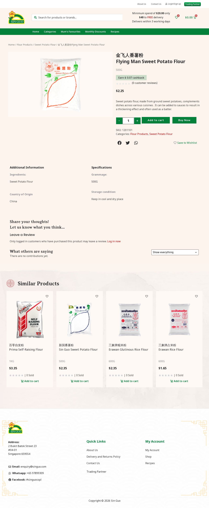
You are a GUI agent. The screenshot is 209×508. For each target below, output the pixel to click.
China (13, 201)
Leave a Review (22, 235)
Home (35, 31)
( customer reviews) (144, 83)
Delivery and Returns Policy (103, 456)
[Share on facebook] (119, 142)
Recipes (115, 31)
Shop (148, 456)
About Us (141, 4)
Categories (50, 31)
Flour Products (24, 44)
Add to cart (156, 120)
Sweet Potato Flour (45, 44)
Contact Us (156, 4)
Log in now (114, 241)
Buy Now (184, 120)
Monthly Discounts (95, 31)
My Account (152, 450)
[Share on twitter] (127, 142)
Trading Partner (96, 471)
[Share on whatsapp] (136, 142)
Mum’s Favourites (70, 31)
